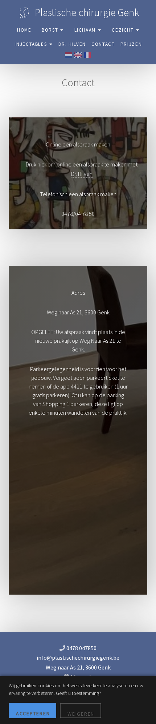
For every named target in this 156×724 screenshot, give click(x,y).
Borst (50, 30)
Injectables (31, 44)
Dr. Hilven (72, 44)
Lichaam (85, 30)
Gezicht (123, 30)
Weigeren (80, 714)
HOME (24, 30)
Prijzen (131, 44)
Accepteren (33, 713)
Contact (103, 44)
